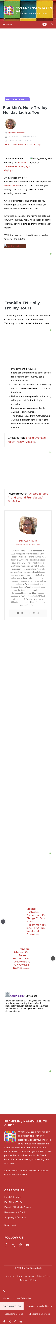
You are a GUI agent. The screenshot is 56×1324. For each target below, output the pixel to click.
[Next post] (53, 958)
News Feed (10, 1225)
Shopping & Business (39, 1313)
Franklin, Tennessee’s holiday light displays (17, 166)
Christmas (12, 144)
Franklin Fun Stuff (25, 144)
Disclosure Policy (28, 1280)
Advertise (29, 1276)
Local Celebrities (23, 1298)
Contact (10, 1276)
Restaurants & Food (13, 1313)
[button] (52, 24)
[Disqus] (28, 1027)
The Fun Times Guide (29, 1170)
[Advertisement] (28, 63)
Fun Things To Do (17, 99)
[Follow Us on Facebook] (6, 1245)
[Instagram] (38, 613)
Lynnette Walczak (16, 132)
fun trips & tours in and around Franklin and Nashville (28, 497)
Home (6, 1298)
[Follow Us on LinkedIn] (20, 1245)
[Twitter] (22, 613)
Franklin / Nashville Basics (39, 1306)
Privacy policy (43, 1276)
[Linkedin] (30, 613)
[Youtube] (18, 613)
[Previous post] (3, 921)
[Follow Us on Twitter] (13, 1245)
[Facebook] (26, 613)
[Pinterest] (34, 613)
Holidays (37, 144)
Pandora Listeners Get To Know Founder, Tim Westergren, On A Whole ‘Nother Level (21, 959)
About (19, 1276)
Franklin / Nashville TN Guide (34, 9)
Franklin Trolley (12, 185)
